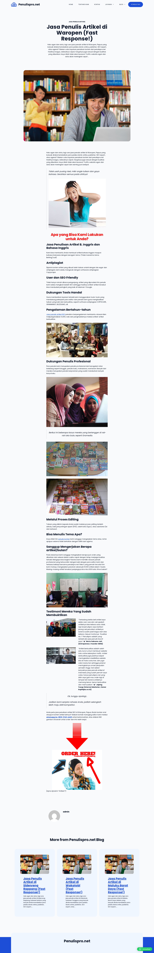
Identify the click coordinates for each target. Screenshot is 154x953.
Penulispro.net (29, 4)
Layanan (108, 4)
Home (71, 4)
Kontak (97, 4)
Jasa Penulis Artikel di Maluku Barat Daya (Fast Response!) (118, 885)
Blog (121, 4)
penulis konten (64, 539)
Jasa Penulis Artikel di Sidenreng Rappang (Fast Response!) (34, 885)
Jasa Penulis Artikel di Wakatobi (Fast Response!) (75, 885)
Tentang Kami (83, 4)
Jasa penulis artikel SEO (55, 314)
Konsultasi (135, 4)
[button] (144, 949)
